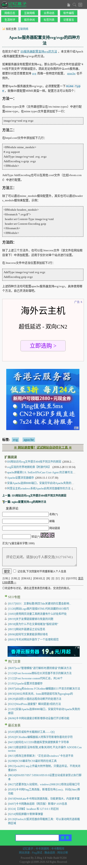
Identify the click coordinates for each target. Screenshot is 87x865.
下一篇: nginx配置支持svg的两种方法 (24, 501)
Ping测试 (37, 852)
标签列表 (49, 19)
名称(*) (53, 514)
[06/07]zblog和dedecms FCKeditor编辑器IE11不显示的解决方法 (44, 688)
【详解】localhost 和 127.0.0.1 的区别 (33, 809)
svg (34, 73)
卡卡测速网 (42, 848)
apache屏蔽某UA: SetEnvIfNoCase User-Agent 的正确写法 (40, 472)
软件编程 (68, 13)
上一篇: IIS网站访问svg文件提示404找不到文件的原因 (34, 495)
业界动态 (49, 13)
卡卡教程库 (57, 848)
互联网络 (29, 13)
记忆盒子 (28, 848)
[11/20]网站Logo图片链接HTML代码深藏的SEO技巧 (38, 608)
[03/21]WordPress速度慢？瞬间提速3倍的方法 (34, 704)
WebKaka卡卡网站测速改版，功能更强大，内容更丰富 (44, 798)
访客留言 (68, 19)
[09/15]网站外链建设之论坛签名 (26, 629)
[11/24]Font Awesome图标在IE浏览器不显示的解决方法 (40, 673)
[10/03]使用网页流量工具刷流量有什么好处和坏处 (37, 613)
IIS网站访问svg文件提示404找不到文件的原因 (34, 461)
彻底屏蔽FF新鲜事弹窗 (25, 814)
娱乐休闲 (29, 19)
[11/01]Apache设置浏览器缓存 (25, 683)
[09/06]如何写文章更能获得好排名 (28, 634)
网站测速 (24, 852)
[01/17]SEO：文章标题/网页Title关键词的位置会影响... (39, 603)
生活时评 (9, 19)
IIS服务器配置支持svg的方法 (39, 51)
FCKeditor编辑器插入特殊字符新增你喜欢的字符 (40, 737)
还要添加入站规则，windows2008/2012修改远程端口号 (44, 784)
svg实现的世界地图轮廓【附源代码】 (29, 467)
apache (71, 73)
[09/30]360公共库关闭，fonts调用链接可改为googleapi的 (40, 693)
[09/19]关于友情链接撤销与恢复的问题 (30, 619)
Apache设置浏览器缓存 (20, 477)
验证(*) (35, 536)
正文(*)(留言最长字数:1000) (18, 543)
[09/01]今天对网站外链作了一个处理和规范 (33, 639)
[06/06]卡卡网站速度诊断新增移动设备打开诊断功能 (38, 718)
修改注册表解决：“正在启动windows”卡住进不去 (40, 755)
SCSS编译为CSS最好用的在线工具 (32, 761)
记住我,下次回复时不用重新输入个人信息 (41, 571)
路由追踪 (49, 852)
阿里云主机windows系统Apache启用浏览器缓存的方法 (38, 488)
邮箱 (52, 521)
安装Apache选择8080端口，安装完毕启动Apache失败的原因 (42, 483)
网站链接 (54, 528)
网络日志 (9, 13)
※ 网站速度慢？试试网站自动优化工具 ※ (43, 447)
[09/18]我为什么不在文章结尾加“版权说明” (33, 624)
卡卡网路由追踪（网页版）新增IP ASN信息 (37, 803)
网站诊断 (62, 852)
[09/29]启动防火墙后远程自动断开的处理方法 (34, 699)
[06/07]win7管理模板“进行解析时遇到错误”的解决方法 (40, 668)
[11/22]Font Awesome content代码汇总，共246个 (35, 678)
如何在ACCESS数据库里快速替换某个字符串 (38, 742)
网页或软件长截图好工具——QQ (31, 732)
